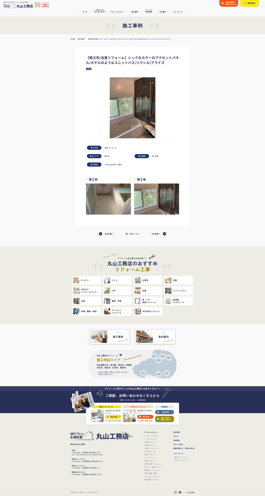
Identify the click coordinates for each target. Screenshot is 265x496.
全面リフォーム (150, 454)
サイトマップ (93, 492)
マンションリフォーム (152, 476)
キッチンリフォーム (151, 436)
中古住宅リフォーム (151, 479)
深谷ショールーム (180, 457)
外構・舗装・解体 (151, 473)
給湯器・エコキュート (152, 470)
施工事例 (176, 432)
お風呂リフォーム (151, 442)
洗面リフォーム (150, 445)
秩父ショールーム (180, 460)
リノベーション (150, 458)
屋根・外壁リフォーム (152, 464)
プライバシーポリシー (78, 492)
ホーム (124, 432)
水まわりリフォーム (151, 448)
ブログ (175, 436)
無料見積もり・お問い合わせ (184, 448)
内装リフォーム (150, 461)
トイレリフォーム (151, 439)
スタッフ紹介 (178, 444)
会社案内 (176, 440)
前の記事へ (109, 234)
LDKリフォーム (150, 451)
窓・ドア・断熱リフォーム (154, 467)
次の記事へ (155, 234)
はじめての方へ (127, 436)
